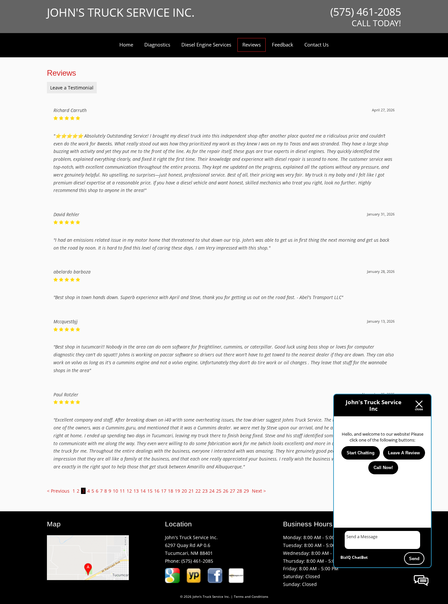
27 (232, 491)
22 (198, 491)
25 (218, 491)
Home (126, 44)
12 (129, 491)
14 (143, 491)
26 (225, 491)
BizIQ (345, 557)
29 (246, 491)
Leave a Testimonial (71, 88)
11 (122, 491)
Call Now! (383, 467)
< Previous (59, 491)
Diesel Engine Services (206, 44)
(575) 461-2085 (197, 561)
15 (150, 491)
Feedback (282, 44)
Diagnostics (157, 44)
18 (170, 491)
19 (177, 491)
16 (156, 491)
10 (115, 491)
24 (211, 491)
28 (239, 491)
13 (136, 491)
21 (191, 491)
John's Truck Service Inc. (120, 12)
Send (414, 558)
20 (184, 491)
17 (163, 491)
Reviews (251, 44)
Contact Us (316, 44)
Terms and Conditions (251, 597)
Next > (259, 491)
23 (205, 491)
